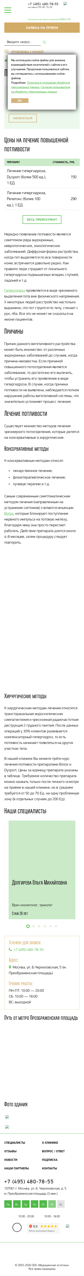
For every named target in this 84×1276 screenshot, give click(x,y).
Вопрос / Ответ (53, 1151)
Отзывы (10, 1151)
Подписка (50, 1159)
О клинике (50, 1142)
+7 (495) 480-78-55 (43, 4)
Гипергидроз (14, 290)
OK (20, 100)
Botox (9, 513)
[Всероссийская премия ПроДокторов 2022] (65, 1230)
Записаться (23, 118)
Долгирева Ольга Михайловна (39, 882)
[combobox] (22, 42)
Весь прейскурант (42, 219)
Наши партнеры (16, 1168)
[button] (28, 926)
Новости (10, 1159)
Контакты (49, 1168)
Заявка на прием (42, 28)
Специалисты (14, 1142)
